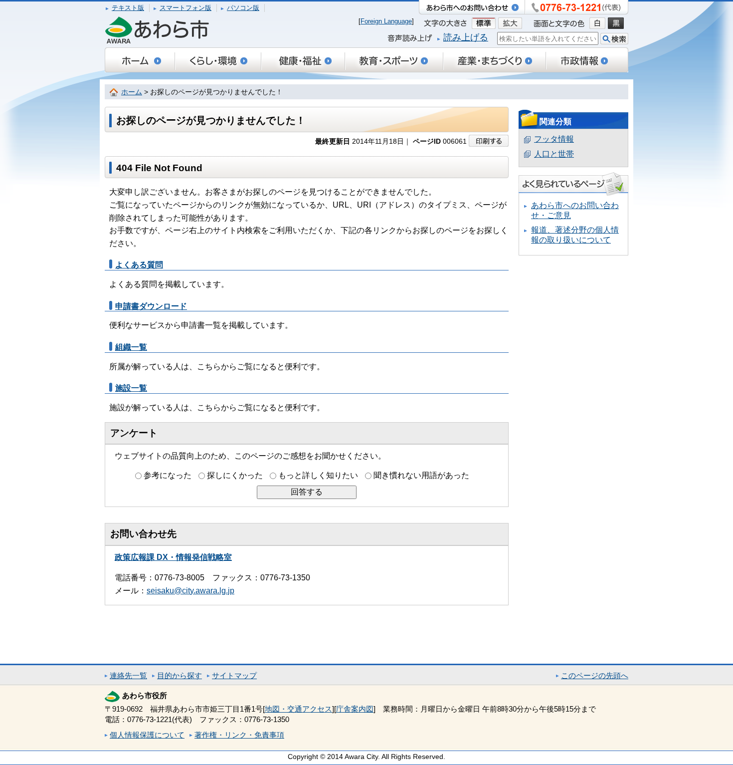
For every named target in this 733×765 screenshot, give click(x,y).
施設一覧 (131, 388)
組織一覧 (131, 347)
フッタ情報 (554, 139)
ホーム (131, 92)
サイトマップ (234, 675)
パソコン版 (243, 7)
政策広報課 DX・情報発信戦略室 (173, 557)
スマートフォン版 (185, 7)
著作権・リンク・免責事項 (239, 735)
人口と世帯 (554, 154)
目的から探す (179, 675)
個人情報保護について (147, 735)
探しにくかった (235, 475)
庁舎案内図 (354, 709)
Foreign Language (386, 21)
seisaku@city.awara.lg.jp (190, 590)
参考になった (167, 475)
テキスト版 (128, 7)
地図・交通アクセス (298, 709)
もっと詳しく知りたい (318, 475)
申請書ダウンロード (151, 306)
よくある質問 (139, 264)
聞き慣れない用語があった (421, 475)
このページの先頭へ (594, 675)
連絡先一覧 (128, 675)
